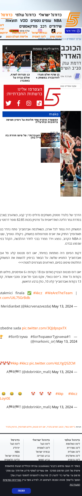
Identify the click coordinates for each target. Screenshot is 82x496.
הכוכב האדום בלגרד (55, 426)
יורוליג (16, 448)
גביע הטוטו (44, 460)
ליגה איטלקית (73, 456)
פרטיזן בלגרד (11, 426)
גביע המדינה (43, 456)
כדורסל (6, 15)
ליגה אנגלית (74, 452)
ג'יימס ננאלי (70, 426)
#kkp (14, 363)
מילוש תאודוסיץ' (25, 426)
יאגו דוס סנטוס (39, 426)
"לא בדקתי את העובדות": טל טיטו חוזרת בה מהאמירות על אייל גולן (31, 136)
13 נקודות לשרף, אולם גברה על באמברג (20, 77)
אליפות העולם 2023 (17, 36)
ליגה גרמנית (74, 460)
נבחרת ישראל (43, 452)
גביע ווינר (56, 33)
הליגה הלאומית (12, 460)
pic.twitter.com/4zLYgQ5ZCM (52, 363)
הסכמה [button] (21, 491)
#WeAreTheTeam (59, 293)
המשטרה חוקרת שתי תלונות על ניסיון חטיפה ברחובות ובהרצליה (32, 121)
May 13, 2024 (62, 306)
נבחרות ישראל (39, 33)
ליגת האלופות (19, 33)
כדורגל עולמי (25, 15)
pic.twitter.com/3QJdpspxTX (44, 328)
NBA (17, 452)
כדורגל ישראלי (50, 15)
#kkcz (37, 293)
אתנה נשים (56, 36)
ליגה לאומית (39, 36)
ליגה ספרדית (73, 448)
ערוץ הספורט (73, 19)
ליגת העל (45, 444)
